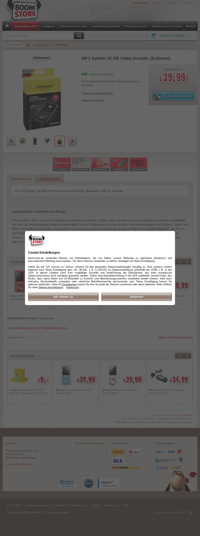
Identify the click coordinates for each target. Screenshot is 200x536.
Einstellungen (69, 284)
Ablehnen (136, 296)
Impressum (72, 287)
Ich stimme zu (63, 296)
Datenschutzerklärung (50, 287)
